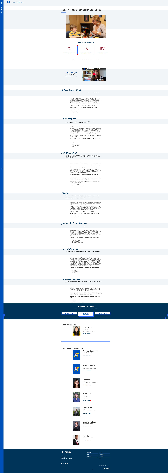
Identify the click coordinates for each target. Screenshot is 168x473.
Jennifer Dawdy (89, 365)
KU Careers (100, 463)
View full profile (86, 333)
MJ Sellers (87, 436)
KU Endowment (101, 456)
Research (88, 454)
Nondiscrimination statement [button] (66, 469)
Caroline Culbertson (90, 351)
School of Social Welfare (18, 2)
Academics (10, 4)
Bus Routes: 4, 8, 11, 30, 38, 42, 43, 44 (67, 458)
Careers (13, 4)
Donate (88, 458)
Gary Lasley (87, 408)
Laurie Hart (87, 379)
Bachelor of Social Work (74, 135)
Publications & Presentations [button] (86, 314)
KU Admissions (101, 454)
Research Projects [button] (69, 313)
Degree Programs (89, 452)
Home (7, 4)
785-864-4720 (63, 461)
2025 (73, 60)
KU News (100, 458)
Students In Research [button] (102, 313)
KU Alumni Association (102, 465)
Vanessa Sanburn (89, 422)
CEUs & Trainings (89, 456)
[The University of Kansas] (66, 452)
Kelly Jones (87, 393)
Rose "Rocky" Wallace (88, 328)
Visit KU (100, 452)
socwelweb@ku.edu (64, 460)
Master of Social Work (75, 211)
